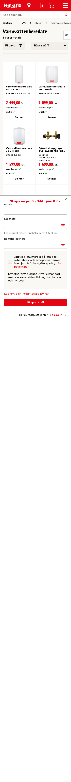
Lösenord (10, 218)
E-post (8, 204)
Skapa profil (35, 302)
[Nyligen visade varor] (67, 35)
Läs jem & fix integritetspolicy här (26, 293)
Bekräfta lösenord (14, 238)
